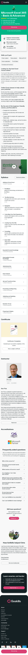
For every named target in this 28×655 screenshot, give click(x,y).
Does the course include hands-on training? (10, 465)
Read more (14, 422)
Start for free (13, 587)
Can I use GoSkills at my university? (11, 497)
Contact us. (22, 455)
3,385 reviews (13, 18)
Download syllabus (20, 177)
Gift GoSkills (3, 620)
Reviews (3, 616)
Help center (3, 637)
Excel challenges (4, 628)
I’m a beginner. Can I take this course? (9, 473)
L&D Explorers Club (5, 625)
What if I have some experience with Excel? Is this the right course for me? (12, 478)
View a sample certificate (14, 348)
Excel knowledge (10, 93)
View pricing (14, 27)
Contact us (13, 518)
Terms (2, 618)
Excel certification (20, 101)
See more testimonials (14, 563)
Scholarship (3, 627)
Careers (3, 611)
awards (10, 615)
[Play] (14, 167)
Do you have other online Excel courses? (9, 488)
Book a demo (4, 635)
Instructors (3, 613)
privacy (6, 618)
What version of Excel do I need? (11, 469)
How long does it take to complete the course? (11, 483)
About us (3, 609)
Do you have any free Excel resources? (8, 493)
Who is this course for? (8, 461)
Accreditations (4, 615)
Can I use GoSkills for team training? (12, 500)
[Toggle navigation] (26, 2)
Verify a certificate (5, 638)
